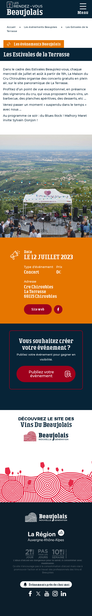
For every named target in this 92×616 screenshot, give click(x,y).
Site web (37, 309)
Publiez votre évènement (41, 374)
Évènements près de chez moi (49, 584)
